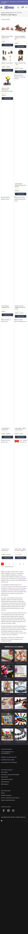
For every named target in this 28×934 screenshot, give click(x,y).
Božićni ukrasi (9, 12)
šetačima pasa (22, 578)
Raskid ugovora (4, 784)
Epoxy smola (21, 694)
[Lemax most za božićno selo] (7, 494)
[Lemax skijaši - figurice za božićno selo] (20, 373)
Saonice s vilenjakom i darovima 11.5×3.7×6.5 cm (20, 38)
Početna (3, 12)
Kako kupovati (4, 777)
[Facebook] (3, 810)
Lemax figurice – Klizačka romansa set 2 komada (20, 185)
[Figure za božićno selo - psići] (20, 55)
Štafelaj (7, 694)
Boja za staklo (7, 710)
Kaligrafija (20, 710)
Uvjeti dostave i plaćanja (7, 779)
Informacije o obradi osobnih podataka (10, 774)
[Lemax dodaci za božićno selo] (7, 373)
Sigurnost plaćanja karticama (8, 800)
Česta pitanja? (4, 772)
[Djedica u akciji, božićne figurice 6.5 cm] (7, 28)
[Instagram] (8, 810)
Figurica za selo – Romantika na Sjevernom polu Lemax (7, 90)
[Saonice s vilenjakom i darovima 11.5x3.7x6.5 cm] (20, 28)
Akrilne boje (7, 678)
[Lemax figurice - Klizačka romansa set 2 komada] (20, 128)
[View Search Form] (18, 7)
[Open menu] (1, 7)
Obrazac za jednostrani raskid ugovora (10, 797)
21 (23, 564)
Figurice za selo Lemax (7, 63)
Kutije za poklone (21, 663)
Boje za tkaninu (7, 726)
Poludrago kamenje (20, 741)
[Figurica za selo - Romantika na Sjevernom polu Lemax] (7, 80)
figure (24, 613)
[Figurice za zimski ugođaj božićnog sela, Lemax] (20, 251)
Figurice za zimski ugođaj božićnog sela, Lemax (20, 307)
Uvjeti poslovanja (5, 781)
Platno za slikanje (20, 678)
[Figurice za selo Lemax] (7, 55)
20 (20, 564)
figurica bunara (22, 586)
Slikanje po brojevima (7, 663)
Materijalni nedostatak (6, 795)
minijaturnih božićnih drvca (8, 586)
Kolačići (3, 793)
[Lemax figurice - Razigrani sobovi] (7, 251)
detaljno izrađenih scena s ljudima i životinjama (14, 588)
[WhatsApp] (13, 810)
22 (2, 566)
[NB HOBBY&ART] (9, 7)
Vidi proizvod (7, 45)
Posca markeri (20, 726)
